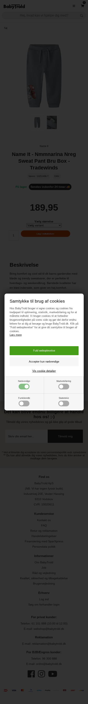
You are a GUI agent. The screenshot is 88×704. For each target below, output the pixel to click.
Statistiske (64, 398)
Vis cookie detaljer (44, 370)
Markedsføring (63, 381)
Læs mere (16, 334)
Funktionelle (24, 398)
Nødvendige (24, 381)
